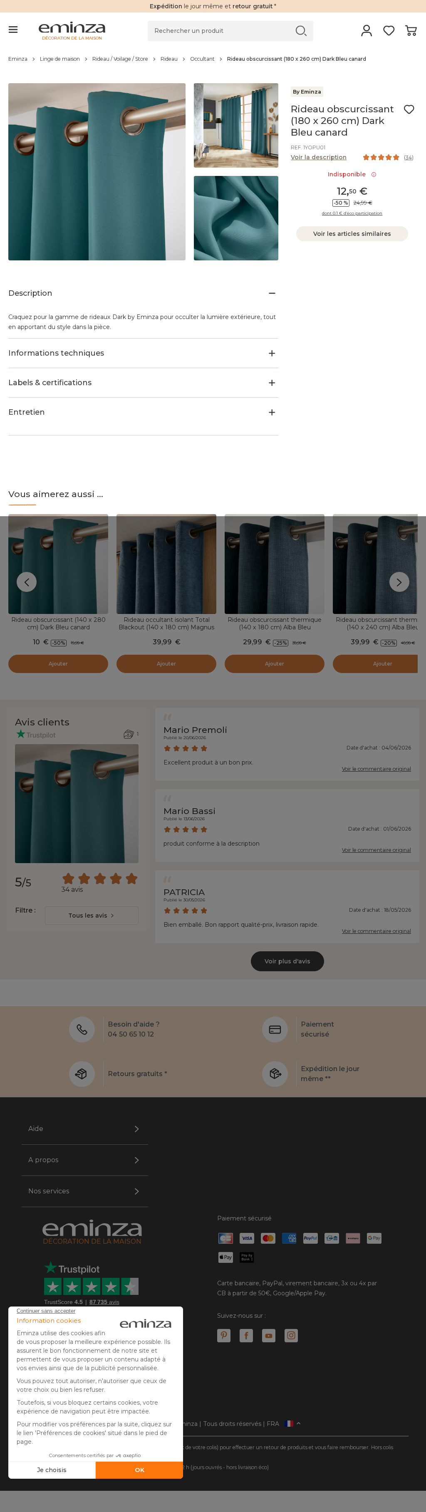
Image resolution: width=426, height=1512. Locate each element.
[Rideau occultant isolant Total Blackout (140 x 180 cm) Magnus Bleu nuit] (166, 564)
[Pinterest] (223, 1335)
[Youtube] (268, 1335)
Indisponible (348, 174)
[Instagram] (291, 1335)
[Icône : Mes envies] (409, 109)
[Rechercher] (301, 30)
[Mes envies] (389, 33)
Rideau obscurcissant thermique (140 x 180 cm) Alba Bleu (275, 623)
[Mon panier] (411, 33)
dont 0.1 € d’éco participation (352, 213)
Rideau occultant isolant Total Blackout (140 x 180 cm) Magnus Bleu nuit (166, 627)
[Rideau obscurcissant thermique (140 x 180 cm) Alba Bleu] (274, 564)
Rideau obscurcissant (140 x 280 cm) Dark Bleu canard (58, 623)
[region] (213, 63)
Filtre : (25, 910)
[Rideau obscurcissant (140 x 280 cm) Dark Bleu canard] (58, 564)
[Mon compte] (367, 33)
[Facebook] (246, 1335)
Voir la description (319, 157)
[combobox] (91, 915)
